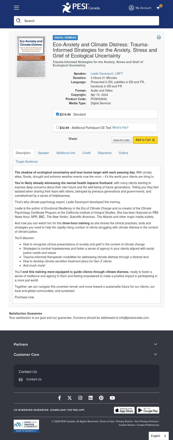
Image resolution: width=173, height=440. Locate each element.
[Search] (18, 20)
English (155, 436)
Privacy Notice (124, 421)
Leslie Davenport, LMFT (107, 73)
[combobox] (159, 436)
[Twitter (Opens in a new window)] (69, 398)
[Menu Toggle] (16, 7)
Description (23, 153)
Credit (86, 153)
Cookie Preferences (148, 425)
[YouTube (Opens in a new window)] (112, 398)
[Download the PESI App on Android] (148, 410)
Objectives (105, 153)
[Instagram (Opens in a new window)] (80, 398)
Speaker (43, 153)
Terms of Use (107, 421)
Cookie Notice (127, 425)
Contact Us (34, 379)
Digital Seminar (65, 37)
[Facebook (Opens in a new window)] (59, 398)
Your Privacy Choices (146, 421)
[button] (81, 139)
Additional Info (65, 153)
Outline (123, 153)
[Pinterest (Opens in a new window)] (101, 398)
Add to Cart (144, 140)
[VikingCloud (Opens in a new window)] (26, 426)
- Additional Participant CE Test (85, 127)
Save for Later (122, 140)
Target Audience (27, 161)
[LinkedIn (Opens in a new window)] (91, 398)
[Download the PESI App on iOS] (124, 410)
